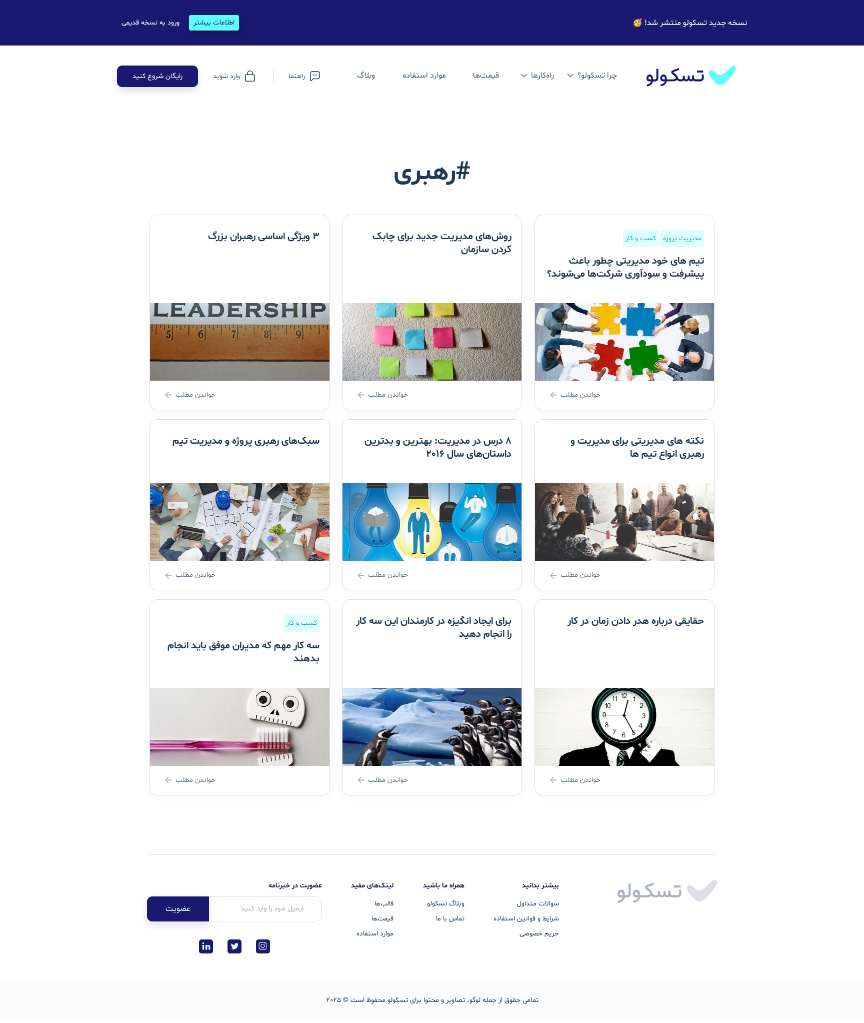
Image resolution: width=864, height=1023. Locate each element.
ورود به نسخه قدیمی (151, 23)
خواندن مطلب (580, 395)
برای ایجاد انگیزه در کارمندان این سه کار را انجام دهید (434, 627)
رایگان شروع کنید (157, 76)
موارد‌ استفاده (424, 75)
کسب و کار (641, 238)
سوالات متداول (538, 903)
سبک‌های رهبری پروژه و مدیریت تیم (246, 441)
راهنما (296, 76)
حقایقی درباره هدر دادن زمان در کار (636, 621)
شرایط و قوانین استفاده (526, 918)
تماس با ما (450, 918)
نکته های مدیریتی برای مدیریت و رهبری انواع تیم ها (637, 447)
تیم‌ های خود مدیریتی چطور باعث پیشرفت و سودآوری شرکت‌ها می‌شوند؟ (625, 267)
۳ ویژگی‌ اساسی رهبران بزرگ (264, 237)
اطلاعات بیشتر (214, 23)
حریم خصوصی (539, 933)
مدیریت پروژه (682, 238)
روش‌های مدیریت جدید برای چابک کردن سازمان (442, 243)
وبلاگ (366, 75)
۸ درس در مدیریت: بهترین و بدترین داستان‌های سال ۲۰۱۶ (438, 447)
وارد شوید (226, 76)
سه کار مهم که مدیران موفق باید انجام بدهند (244, 652)
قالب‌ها (384, 903)
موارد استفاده (375, 933)
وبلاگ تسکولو (445, 903)
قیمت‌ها (486, 75)
